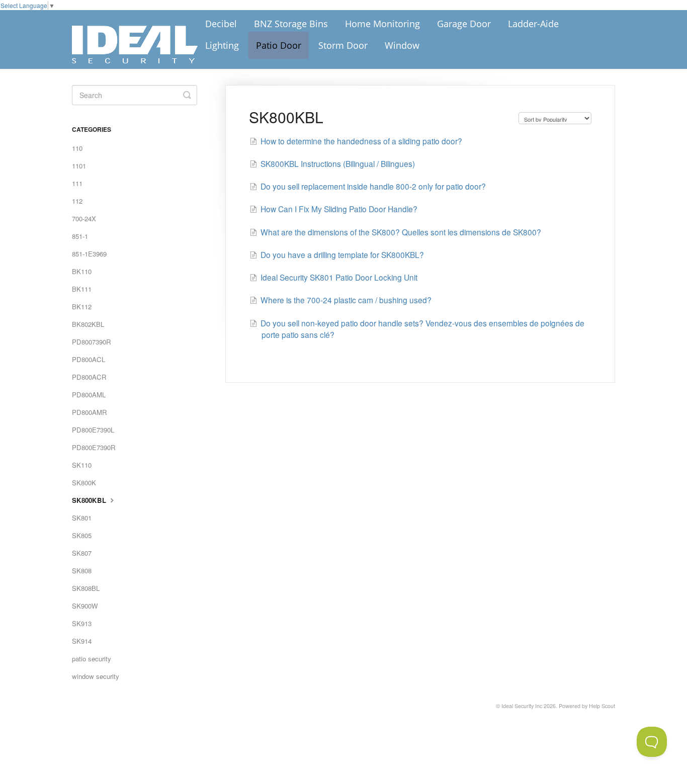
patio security (91, 658)
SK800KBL (90, 500)
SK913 (82, 623)
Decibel (221, 24)
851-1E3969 (89, 253)
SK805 (82, 535)
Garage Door (464, 24)
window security (95, 676)
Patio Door (278, 45)
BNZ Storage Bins (291, 24)
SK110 (82, 465)
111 (77, 183)
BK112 (82, 306)
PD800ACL (88, 359)
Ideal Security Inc (521, 706)
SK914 (82, 641)
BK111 (82, 289)
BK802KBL (88, 324)
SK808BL (86, 588)
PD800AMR (89, 412)
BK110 (82, 271)
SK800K (84, 482)
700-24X (84, 218)
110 (77, 148)
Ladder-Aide (533, 24)
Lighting (222, 45)
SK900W (85, 606)
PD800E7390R (94, 447)
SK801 (82, 518)
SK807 (82, 553)
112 (77, 201)
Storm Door (343, 45)
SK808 (82, 570)
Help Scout (602, 706)
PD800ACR (89, 377)
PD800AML (89, 394)
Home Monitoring (382, 24)
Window (402, 45)
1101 (79, 165)
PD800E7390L (93, 430)
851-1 (80, 236)
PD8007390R (91, 342)
